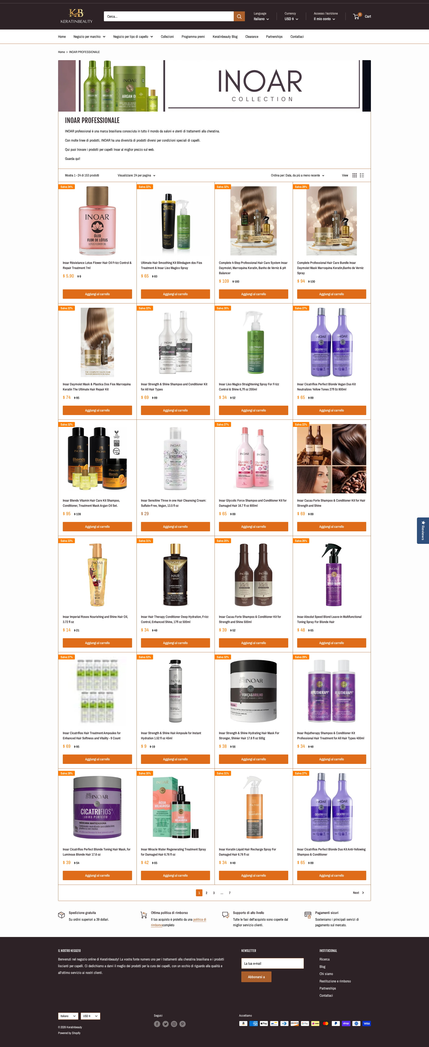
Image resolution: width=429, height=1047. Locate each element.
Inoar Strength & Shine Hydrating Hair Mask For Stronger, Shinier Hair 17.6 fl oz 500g (249, 735)
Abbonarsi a (256, 976)
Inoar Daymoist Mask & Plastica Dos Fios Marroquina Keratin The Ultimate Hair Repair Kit (97, 387)
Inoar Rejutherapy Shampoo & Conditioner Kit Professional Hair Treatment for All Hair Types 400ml (330, 735)
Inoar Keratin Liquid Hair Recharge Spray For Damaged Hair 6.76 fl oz (247, 852)
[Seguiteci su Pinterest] (182, 1024)
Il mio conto (323, 18)
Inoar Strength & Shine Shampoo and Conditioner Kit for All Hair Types (174, 387)
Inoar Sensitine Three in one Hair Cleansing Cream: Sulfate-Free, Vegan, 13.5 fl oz (173, 503)
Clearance (251, 36)
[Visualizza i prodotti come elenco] (362, 175)
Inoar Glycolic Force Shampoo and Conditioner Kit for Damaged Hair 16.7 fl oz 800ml (253, 503)
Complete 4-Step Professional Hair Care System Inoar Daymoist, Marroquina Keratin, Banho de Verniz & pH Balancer (253, 268)
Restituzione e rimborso (335, 981)
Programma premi (193, 36)
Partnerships (274, 36)
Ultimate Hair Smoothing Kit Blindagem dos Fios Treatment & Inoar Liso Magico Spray (171, 265)
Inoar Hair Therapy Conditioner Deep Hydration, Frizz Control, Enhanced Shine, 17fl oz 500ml (174, 619)
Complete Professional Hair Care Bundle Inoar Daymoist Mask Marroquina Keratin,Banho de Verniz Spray (330, 268)
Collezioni (167, 36)
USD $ (86, 1016)
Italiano (64, 1016)
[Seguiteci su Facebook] (157, 1024)
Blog (322, 966)
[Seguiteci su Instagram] (174, 1024)
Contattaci (297, 36)
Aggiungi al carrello (97, 294)
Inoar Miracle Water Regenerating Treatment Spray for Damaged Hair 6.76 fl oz (173, 852)
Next (356, 892)
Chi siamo (326, 973)
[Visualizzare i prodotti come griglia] (355, 175)
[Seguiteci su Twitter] (165, 1024)
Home (62, 36)
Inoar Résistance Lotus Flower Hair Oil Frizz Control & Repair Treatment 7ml (97, 265)
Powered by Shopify (69, 1033)
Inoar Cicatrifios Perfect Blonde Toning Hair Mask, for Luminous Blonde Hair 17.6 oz (96, 852)
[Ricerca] (239, 16)
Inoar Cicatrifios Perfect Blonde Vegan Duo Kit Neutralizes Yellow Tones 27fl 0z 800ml (326, 387)
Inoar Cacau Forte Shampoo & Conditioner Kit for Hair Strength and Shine (331, 503)
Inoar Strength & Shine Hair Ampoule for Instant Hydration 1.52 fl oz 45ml (171, 735)
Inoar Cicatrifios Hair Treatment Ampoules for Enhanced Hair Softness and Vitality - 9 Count (92, 735)
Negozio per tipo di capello (130, 36)
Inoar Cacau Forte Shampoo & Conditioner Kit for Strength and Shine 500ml (250, 619)
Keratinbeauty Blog (225, 36)
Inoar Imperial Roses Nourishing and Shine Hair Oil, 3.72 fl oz (95, 619)
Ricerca (325, 959)
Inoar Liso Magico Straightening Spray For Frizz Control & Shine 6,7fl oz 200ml (249, 387)
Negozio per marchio (87, 36)
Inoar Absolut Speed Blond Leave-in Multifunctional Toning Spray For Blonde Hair (329, 619)
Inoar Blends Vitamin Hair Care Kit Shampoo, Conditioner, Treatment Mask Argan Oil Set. (91, 503)
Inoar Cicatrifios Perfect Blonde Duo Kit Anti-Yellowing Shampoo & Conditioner (331, 852)
